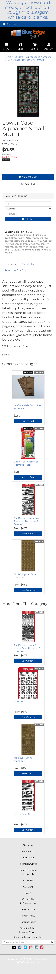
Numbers (19, 701)
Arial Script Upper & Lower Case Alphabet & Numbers (27, 648)
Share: (6, 140)
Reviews (9, 270)
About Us (28, 880)
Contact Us (28, 899)
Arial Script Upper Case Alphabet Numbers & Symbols (27, 521)
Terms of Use (28, 909)
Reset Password (28, 870)
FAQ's (28, 893)
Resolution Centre (28, 864)
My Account (28, 851)
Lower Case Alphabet (26, 814)
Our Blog (28, 886)
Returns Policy (28, 922)
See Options (28, 533)
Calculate (29, 219)
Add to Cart (29, 176)
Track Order (28, 857)
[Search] (4, 24)
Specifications (29, 264)
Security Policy (28, 928)
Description (11, 264)
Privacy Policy (28, 915)
